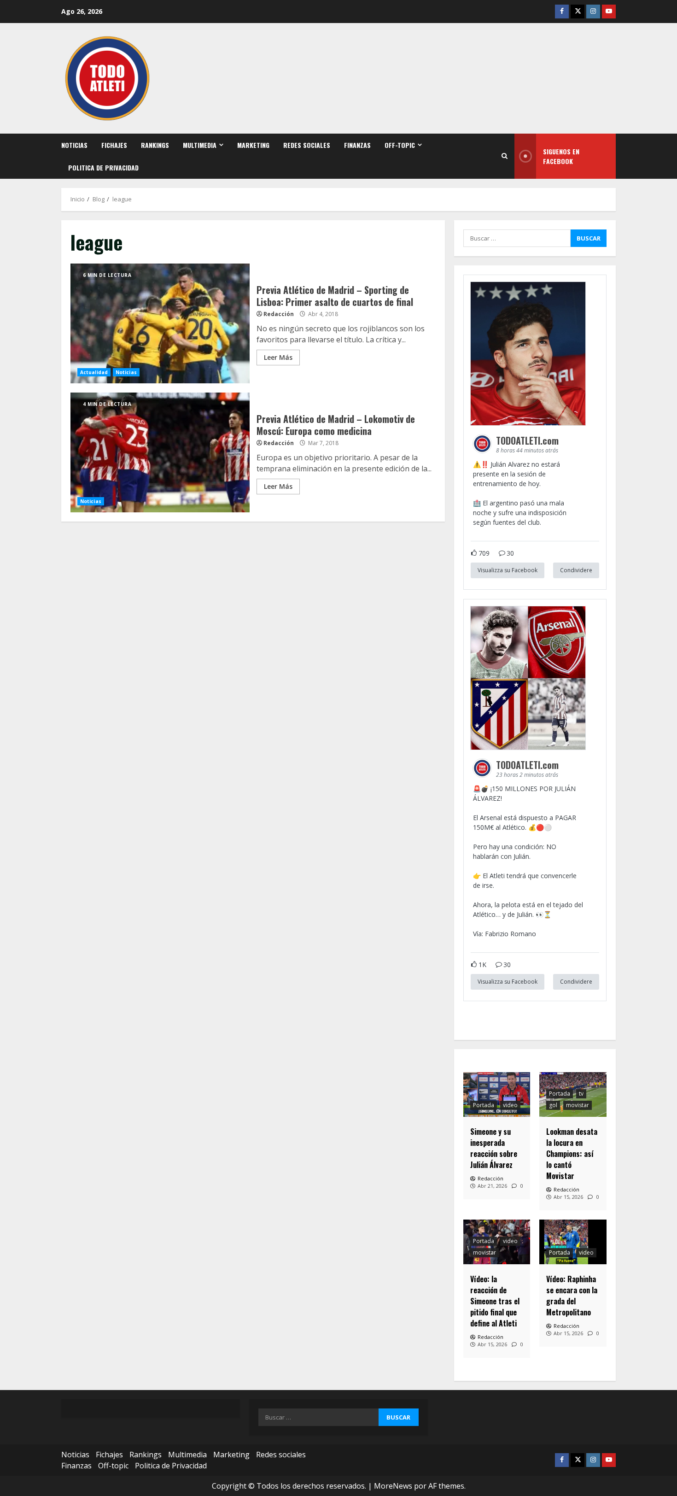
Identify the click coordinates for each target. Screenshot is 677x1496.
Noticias (74, 145)
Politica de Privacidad (103, 167)
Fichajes (114, 145)
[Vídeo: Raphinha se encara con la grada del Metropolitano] (573, 1242)
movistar (577, 1105)
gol (553, 1105)
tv (581, 1093)
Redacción (278, 314)
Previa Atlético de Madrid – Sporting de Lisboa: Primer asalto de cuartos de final (160, 323)
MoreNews (393, 1486)
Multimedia (199, 145)
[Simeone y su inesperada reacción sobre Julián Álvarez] (497, 1094)
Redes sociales (306, 145)
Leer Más (278, 357)
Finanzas (357, 145)
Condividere (576, 570)
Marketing (253, 145)
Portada (483, 1105)
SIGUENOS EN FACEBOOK (561, 156)
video (510, 1105)
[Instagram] (593, 11)
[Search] (505, 156)
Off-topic (400, 145)
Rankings (155, 145)
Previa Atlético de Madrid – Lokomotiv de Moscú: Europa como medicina (160, 452)
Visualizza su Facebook (507, 570)
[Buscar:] (517, 238)
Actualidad (94, 372)
